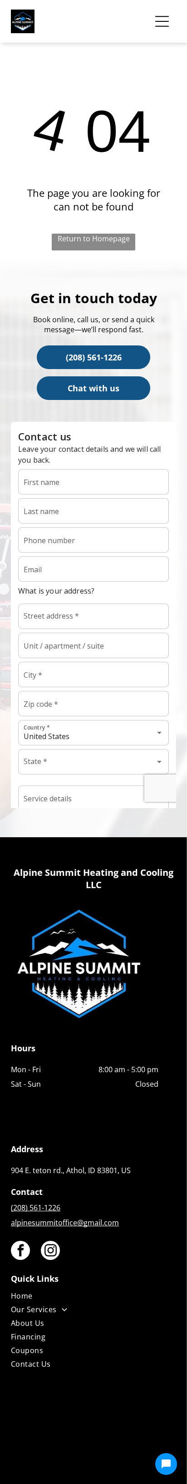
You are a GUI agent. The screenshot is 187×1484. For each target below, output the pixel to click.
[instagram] (50, 1251)
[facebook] (20, 1251)
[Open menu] (162, 21)
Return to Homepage (94, 239)
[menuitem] (84, 1297)
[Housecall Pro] (113, 1450)
